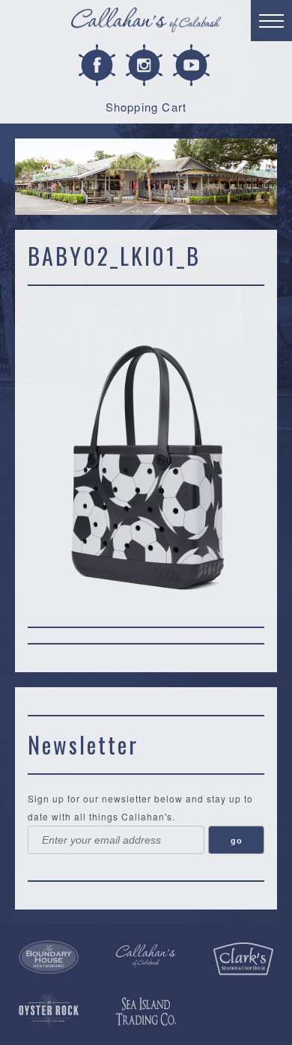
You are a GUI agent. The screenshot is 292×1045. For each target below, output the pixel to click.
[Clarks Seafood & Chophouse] (243, 958)
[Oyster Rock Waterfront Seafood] (49, 1010)
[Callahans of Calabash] (146, 22)
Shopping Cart (146, 107)
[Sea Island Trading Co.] (146, 1011)
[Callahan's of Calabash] (146, 955)
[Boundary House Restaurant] (49, 957)
